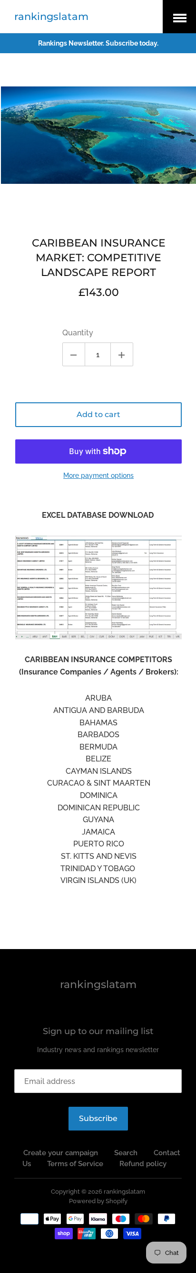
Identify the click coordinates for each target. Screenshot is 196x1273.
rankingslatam (51, 16)
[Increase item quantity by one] (121, 354)
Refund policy (143, 1163)
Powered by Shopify (98, 1201)
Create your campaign (60, 1153)
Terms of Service (75, 1163)
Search (125, 1153)
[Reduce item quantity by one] (73, 354)
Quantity (77, 332)
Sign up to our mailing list (98, 1031)
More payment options (98, 475)
